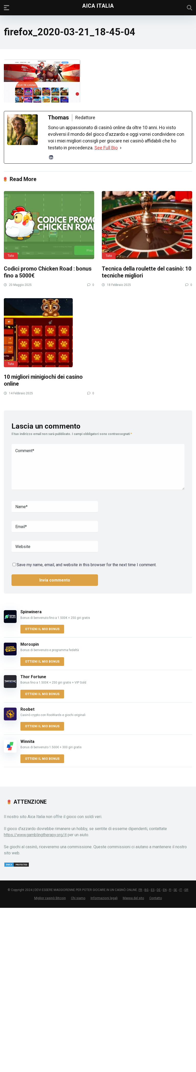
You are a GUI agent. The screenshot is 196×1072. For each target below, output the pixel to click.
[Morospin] (10, 654)
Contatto (155, 898)
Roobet (27, 709)
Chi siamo (78, 898)
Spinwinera (31, 611)
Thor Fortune (33, 676)
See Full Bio (106, 147)
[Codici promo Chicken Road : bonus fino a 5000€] (49, 225)
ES (152, 890)
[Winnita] (10, 751)
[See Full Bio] (121, 147)
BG (146, 890)
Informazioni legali (104, 898)
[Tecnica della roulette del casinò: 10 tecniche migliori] (147, 225)
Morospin (29, 644)
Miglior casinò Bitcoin (50, 898)
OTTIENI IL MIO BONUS (42, 629)
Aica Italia (98, 5)
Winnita (27, 741)
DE (159, 890)
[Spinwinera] (10, 621)
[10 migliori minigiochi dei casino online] (49, 332)
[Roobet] (10, 719)
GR (186, 890)
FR (140, 890)
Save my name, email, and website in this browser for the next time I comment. (86, 564)
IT (180, 890)
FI (170, 890)
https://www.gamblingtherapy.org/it (35, 834)
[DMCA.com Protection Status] (16, 865)
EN (165, 890)
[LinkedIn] (51, 157)
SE (175, 890)
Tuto (11, 256)
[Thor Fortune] (10, 686)
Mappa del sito (133, 898)
